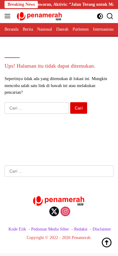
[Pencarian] (110, 16)
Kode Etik (17, 229)
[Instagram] (65, 212)
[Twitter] (54, 212)
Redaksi (80, 229)
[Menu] (9, 16)
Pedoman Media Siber (50, 229)
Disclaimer (102, 229)
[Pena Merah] (39, 16)
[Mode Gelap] (100, 16)
